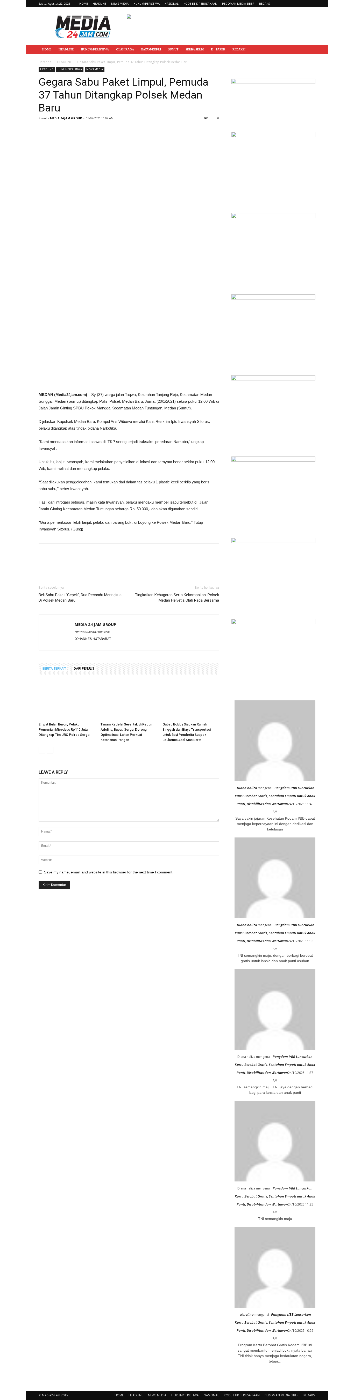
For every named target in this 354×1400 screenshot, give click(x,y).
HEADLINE (99, 3)
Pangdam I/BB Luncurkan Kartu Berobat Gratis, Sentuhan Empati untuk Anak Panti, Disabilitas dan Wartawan (275, 795)
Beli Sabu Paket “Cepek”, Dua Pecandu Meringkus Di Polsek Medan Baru (80, 598)
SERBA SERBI (195, 49)
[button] (309, 49)
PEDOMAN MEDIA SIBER (238, 3)
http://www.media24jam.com (92, 631)
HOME (83, 3)
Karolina (247, 1314)
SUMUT (173, 49)
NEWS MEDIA (120, 3)
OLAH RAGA (125, 49)
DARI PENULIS (84, 668)
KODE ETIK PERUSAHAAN (200, 3)
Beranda (45, 62)
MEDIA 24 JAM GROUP (66, 118)
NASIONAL (172, 3)
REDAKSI (265, 3)
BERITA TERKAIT (54, 668)
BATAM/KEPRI (151, 49)
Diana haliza (247, 787)
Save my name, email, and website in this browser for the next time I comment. (108, 872)
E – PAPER (218, 49)
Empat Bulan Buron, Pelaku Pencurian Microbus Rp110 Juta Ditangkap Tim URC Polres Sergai (64, 729)
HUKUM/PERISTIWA (146, 3)
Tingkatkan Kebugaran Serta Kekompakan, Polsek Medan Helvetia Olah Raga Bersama (177, 598)
